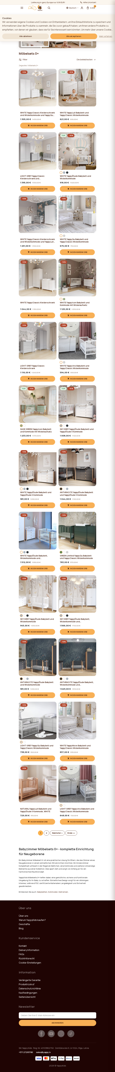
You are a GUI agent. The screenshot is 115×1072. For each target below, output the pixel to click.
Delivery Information (29, 950)
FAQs (21, 954)
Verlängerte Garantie (30, 980)
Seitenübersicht (27, 996)
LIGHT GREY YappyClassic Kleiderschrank (32, 367)
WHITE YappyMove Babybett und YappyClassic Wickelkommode (75, 746)
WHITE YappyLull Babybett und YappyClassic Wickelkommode (74, 113)
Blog (21, 928)
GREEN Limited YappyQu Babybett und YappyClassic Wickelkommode (76, 556)
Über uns (23, 915)
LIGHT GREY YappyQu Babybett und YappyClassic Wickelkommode (36, 746)
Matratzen (63, 892)
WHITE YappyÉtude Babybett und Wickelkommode (75, 177)
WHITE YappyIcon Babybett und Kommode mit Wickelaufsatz (74, 303)
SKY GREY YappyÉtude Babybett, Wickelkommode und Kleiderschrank (75, 620)
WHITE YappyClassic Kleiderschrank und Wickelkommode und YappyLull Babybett (37, 240)
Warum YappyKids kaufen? (32, 920)
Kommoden (53, 892)
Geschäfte (24, 924)
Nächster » (57, 833)
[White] (61, 172)
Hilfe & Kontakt (89, 2)
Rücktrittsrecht (26, 958)
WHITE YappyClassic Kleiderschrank (37, 302)
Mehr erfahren (105, 36)
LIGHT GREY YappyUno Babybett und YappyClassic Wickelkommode (77, 810)
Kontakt (23, 945)
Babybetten (42, 892)
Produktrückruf (26, 984)
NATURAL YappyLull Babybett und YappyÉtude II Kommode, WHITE (35, 810)
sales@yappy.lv (43, 1052)
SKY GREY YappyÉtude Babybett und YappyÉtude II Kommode (77, 430)
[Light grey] (64, 236)
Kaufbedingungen (28, 992)
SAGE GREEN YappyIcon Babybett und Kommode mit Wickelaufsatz (36, 430)
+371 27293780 (26, 1052)
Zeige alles (23, 65)
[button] (22, 8)
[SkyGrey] (64, 172)
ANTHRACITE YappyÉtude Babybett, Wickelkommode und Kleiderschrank (77, 683)
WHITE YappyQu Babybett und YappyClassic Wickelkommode (74, 240)
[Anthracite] (67, 172)
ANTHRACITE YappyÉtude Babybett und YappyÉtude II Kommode (76, 493)
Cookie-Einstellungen (30, 962)
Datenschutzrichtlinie (30, 988)
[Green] (61, 552)
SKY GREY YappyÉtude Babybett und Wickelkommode (37, 620)
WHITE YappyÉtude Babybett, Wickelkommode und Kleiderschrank (34, 556)
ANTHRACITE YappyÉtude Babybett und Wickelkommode (36, 683)
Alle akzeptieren (73, 36)
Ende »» (71, 833)
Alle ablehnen (25, 36)
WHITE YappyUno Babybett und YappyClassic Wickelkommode (74, 367)
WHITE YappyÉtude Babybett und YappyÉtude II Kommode (35, 493)
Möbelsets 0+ (33, 65)
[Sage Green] (64, 299)
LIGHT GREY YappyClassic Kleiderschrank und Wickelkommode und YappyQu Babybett (34, 177)
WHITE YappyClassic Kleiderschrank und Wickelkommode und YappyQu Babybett (37, 113)
